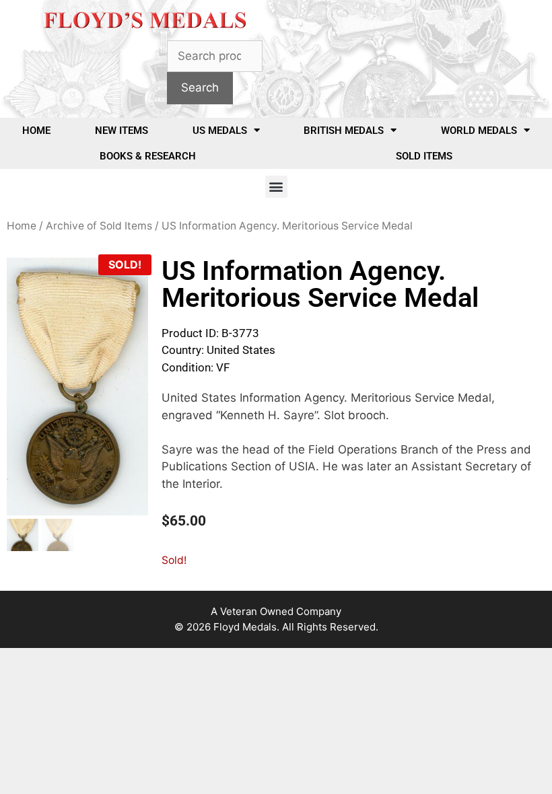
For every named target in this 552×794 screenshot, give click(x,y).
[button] (276, 187)
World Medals (479, 130)
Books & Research (148, 156)
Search (200, 87)
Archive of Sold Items (99, 225)
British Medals (344, 130)
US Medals (220, 130)
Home (36, 130)
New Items (121, 130)
